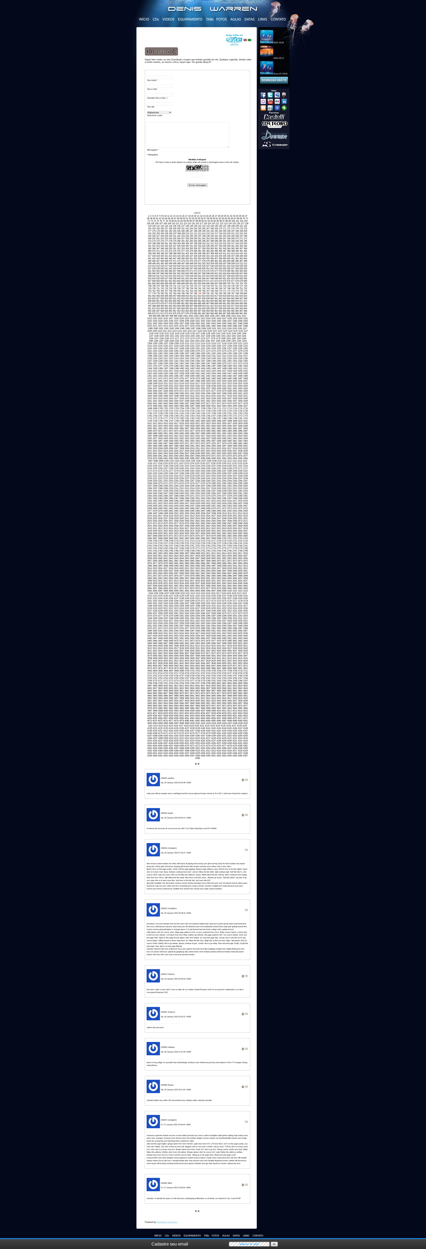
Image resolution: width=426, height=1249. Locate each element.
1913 (181, 436)
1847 (234, 426)
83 (182, 221)
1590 (181, 393)
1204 (149, 343)
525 (199, 266)
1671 (208, 403)
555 (224, 268)
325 (166, 246)
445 (166, 258)
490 (154, 263)
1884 (229, 431)
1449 (240, 373)
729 (149, 288)
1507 (245, 381)
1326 (192, 358)
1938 (213, 438)
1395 (155, 368)
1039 (187, 321)
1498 (197, 381)
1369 (218, 363)
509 (233, 263)
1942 (234, 438)
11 (168, 216)
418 (154, 256)
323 (158, 246)
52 (190, 218)
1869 (149, 431)
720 (212, 286)
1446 (224, 373)
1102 (219, 328)
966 (237, 311)
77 (164, 221)
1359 (165, 363)
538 (154, 268)
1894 (181, 433)
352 (179, 248)
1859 (197, 428)
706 (154, 286)
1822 (203, 423)
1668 (192, 403)
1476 (181, 378)
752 (245, 288)
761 (183, 291)
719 (208, 286)
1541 (224, 386)
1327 (197, 358)
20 (195, 216)
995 (159, 316)
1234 (208, 346)
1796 (165, 421)
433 (216, 256)
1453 (160, 376)
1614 (208, 396)
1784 (203, 418)
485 (233, 261)
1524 (234, 383)
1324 (181, 358)
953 (183, 311)
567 (174, 271)
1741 (176, 413)
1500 (208, 381)
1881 (213, 431)
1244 (160, 348)
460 (228, 258)
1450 (245, 373)
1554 (192, 388)
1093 (171, 328)
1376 (155, 366)
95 (217, 221)
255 (174, 238)
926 (170, 308)
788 (195, 293)
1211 (187, 343)
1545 (245, 386)
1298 (245, 353)
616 (179, 276)
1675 (229, 403)
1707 (197, 408)
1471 (155, 378)
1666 (181, 403)
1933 (187, 438)
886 (204, 303)
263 (208, 238)
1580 (229, 391)
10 (165, 216)
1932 (181, 438)
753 (149, 291)
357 (199, 248)
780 (162, 293)
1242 (149, 348)
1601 (240, 393)
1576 (208, 391)
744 (212, 288)
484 (228, 261)
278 (170, 241)
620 (195, 276)
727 (241, 286)
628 (228, 276)
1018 (176, 318)
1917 (203, 436)
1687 (192, 406)
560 (245, 268)
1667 (187, 403)
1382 (187, 366)
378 (187, 251)
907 (191, 306)
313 (216, 243)
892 (228, 303)
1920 (218, 436)
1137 (197, 333)
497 (183, 263)
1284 (171, 353)
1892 (171, 433)
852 (162, 301)
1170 (172, 338)
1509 (155, 383)
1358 (160, 363)
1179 (218, 338)
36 (243, 216)
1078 (192, 326)
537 (149, 268)
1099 (203, 328)
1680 (155, 406)
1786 (213, 418)
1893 (176, 433)
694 (204, 283)
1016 (165, 318)
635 (158, 278)
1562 (234, 388)
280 (179, 241)
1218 (224, 343)
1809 (235, 421)
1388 (218, 366)
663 (174, 281)
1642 (155, 401)
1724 (187, 411)
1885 (234, 431)
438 (237, 256)
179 (158, 231)
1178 (213, 338)
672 (212, 281)
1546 (149, 388)
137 (183, 226)
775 (241, 291)
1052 (155, 323)
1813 (155, 423)
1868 (245, 428)
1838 (187, 426)
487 (241, 261)
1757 (160, 416)
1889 (155, 433)
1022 (197, 318)
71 (247, 218)
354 (187, 248)
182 (170, 231)
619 (191, 276)
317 (233, 243)
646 (204, 278)
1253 (208, 348)
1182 (233, 338)
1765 (203, 416)
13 (174, 216)
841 (216, 298)
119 (209, 223)
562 (154, 271)
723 (224, 286)
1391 (234, 366)
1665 (176, 403)
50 (184, 218)
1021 (192, 318)
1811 (245, 421)
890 (220, 303)
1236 (218, 346)
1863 (218, 428)
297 (150, 243)
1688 (197, 406)
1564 (245, 388)
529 (216, 266)
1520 (213, 383)
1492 (165, 381)
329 (183, 246)
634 (154, 278)
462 (237, 258)
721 (216, 286)
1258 (234, 348)
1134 (182, 333)
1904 (234, 433)
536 (245, 266)
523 (191, 266)
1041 (197, 321)
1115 (184, 331)
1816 (171, 423)
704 (245, 283)
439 (241, 256)
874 (154, 303)
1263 (160, 351)
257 (183, 238)
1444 (213, 373)
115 (193, 223)
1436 (171, 373)
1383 (192, 366)
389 (233, 251)
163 (191, 228)
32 (231, 216)
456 (212, 258)
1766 (208, 416)
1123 (225, 331)
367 (241, 248)
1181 (228, 338)
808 (179, 296)
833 (183, 298)
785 (183, 293)
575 (208, 271)
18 (189, 216)
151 (241, 226)
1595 (208, 393)
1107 (245, 328)
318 (237, 243)
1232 (197, 346)
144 (212, 226)
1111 (165, 331)
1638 (234, 398)
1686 (187, 406)
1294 (224, 353)
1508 (149, 383)
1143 (228, 333)
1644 (165, 401)
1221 (240, 343)
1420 (187, 371)
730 (154, 288)
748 (228, 288)
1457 (181, 376)
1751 (229, 413)
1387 (213, 366)
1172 (182, 338)
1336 (245, 358)
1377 (160, 366)
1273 (213, 351)
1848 (240, 426)
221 (233, 233)
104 (148, 223)
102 (241, 221)
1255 (218, 348)
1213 (197, 343)
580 (228, 271)
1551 (176, 388)
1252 (203, 348)
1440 (192, 373)
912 (212, 306)
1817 (176, 423)
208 (179, 233)
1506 (240, 381)
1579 (224, 391)
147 (224, 226)
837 (199, 298)
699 (224, 283)
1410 (235, 368)
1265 (171, 351)
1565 (149, 391)
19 (192, 216)
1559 (218, 388)
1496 (187, 381)
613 (166, 276)
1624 (160, 398)
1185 (151, 341)
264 (212, 238)
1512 (171, 383)
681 (149, 283)
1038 (181, 321)
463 (241, 258)
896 (245, 303)
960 (212, 311)
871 (241, 301)
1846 (229, 426)
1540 (218, 386)
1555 (197, 388)
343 (241, 246)
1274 (218, 351)
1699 (155, 408)
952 (179, 311)
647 (208, 278)
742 (204, 288)
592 (179, 273)
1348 (208, 361)
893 (233, 303)
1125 (235, 331)
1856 (181, 428)
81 (176, 221)
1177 (208, 338)
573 (199, 271)
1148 (156, 336)
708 (162, 286)
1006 (212, 316)
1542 (229, 386)
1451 (149, 376)
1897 (197, 433)
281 (183, 241)
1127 (245, 331)
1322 (171, 358)
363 (224, 248)
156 (162, 228)
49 (181, 218)
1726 (197, 411)
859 (191, 301)
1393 (245, 366)
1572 (187, 391)
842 (220, 298)
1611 (192, 396)
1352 (229, 361)
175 (241, 228)
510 (237, 263)
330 (187, 246)
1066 (229, 323)
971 (158, 313)
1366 (203, 363)
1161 (223, 336)
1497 (192, 381)
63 (223, 218)
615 (174, 276)
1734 (240, 411)
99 (229, 221)
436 (228, 256)
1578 (218, 391)
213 (199, 233)
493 (166, 263)
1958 (218, 441)
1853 (165, 428)
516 (162, 266)
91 (206, 221)
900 (162, 306)
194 (220, 231)
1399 (176, 368)
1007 (217, 316)
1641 (149, 401)
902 (170, 306)
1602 (245, 393)
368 (245, 248)
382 (204, 251)
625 (216, 276)
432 (212, 256)
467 (158, 261)
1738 (160, 413)
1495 (181, 381)
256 (179, 238)
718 (204, 286)
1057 (181, 323)
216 (212, 233)
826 (154, 298)
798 (237, 293)
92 (209, 221)
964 (228, 311)
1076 (181, 326)
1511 (165, 383)
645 (199, 278)
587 (158, 273)
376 (179, 251)
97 (223, 221)
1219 (229, 343)
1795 (160, 421)
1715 (240, 408)
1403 (197, 368)
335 (208, 246)
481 (216, 261)
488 (245, 261)
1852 (160, 428)
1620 (240, 396)
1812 (149, 423)
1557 (208, 388)
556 (228, 268)
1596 (213, 393)
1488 (245, 378)
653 (233, 278)
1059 (192, 323)
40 (154, 218)
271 (241, 238)
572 (195, 271)
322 (154, 246)
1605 (160, 396)
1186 (156, 341)
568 (179, 271)
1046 (224, 321)
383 (208, 251)
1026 (218, 318)
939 (224, 308)
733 (166, 288)
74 (155, 221)
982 (204, 313)
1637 (229, 398)
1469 (245, 376)
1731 (224, 411)
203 (158, 233)
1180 (223, 338)
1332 (224, 358)
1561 (229, 388)
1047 (229, 321)
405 (200, 253)
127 (242, 223)
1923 (234, 436)
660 (162, 281)
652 (228, 278)
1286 (181, 353)
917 (233, 306)
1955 (203, 441)
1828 (234, 423)
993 (150, 316)
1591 (187, 393)
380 (195, 251)
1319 (155, 358)
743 (208, 288)
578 (220, 271)
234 (187, 236)
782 (170, 293)
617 (183, 276)
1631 (197, 398)
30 (225, 216)
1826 (224, 423)
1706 (192, 408)
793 (216, 293)
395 (158, 253)
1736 (149, 413)
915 (224, 306)
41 (157, 218)
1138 (203, 333)
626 (220, 276)
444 (162, 258)
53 (193, 218)
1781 (187, 418)
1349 (213, 361)
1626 (171, 398)
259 (191, 238)
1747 (208, 413)
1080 (203, 326)
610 (154, 276)
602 (220, 273)
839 (208, 298)
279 (174, 241)
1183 (239, 338)
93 (212, 221)
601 (216, 273)
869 (233, 301)
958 (204, 311)
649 (216, 278)
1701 (165, 408)
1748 (213, 413)
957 (199, 311)
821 (233, 296)
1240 (240, 346)
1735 (245, 411)
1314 (229, 356)
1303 (171, 356)
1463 (213, 376)
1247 (176, 348)
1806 (219, 421)
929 (183, 308)
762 (187, 291)
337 (216, 246)
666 (187, 281)
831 (174, 298)
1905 (240, 433)
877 (166, 303)
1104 (229, 328)
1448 (234, 373)
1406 (213, 368)
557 (233, 268)
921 (149, 308)
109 (169, 223)
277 (166, 241)
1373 (240, 363)
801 (150, 296)
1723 (181, 411)
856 (179, 301)
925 (166, 308)
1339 (160, 361)
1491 (160, 381)
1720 (165, 411)
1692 (218, 406)
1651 (203, 401)
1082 (213, 326)
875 (158, 303)
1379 (171, 366)
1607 (171, 396)
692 (195, 283)
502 (204, 263)
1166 (151, 338)
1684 (176, 406)
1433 (155, 373)
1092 (166, 328)
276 (162, 241)
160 (179, 228)
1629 (187, 398)
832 (179, 298)
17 (186, 216)
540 (162, 268)
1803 (203, 421)
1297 (240, 353)
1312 (218, 356)
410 (220, 253)
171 (224, 228)
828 (162, 298)
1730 (218, 411)
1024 (208, 318)
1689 (203, 406)
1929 (165, 438)
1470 (149, 378)
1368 (213, 363)
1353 (234, 361)
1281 (155, 353)
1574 (197, 391)
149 (233, 226)
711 (174, 286)
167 (208, 228)
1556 (203, 388)
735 (174, 288)
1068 (240, 323)
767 (208, 291)
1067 (234, 323)
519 (174, 266)
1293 (218, 353)
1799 (181, 421)
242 (220, 236)
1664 (171, 403)
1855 (176, 428)
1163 (233, 336)
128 (246, 223)
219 (224, 233)
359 (208, 248)
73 (152, 221)
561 (149, 271)
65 (229, 218)
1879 (203, 431)
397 (166, 253)
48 (178, 218)
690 (187, 283)
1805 (213, 421)
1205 (155, 343)
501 (200, 263)
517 (166, 266)
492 (162, 263)
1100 (209, 328)
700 (228, 283)
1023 (203, 318)
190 (204, 231)
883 (191, 303)
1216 (213, 343)
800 (245, 293)
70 (244, 218)
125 (234, 223)
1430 (240, 371)
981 (199, 313)
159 (174, 228)
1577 (213, 391)
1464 (218, 376)
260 (195, 238)
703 (241, 283)
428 (195, 256)
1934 (192, 438)
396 (162, 253)
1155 (192, 336)
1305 (181, 356)
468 (162, 261)
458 (220, 258)
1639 (240, 398)
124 (230, 223)
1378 (165, 366)
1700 (160, 408)
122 (221, 223)
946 (154, 311)
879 (174, 303)
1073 (165, 326)
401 (183, 253)
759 (174, 291)
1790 (234, 418)
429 (199, 256)
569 (183, 271)
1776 (160, 418)
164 (195, 228)
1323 (176, 358)
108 (165, 223)
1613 (203, 396)
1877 (192, 431)
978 (187, 313)
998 (171, 316)
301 (166, 243)
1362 (181, 363)
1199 (223, 341)
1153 (182, 336)
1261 (149, 351)
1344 (187, 361)
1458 (187, 376)
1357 (155, 363)
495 (175, 263)
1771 (234, 416)
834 (187, 298)
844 (228, 298)
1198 (218, 341)
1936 (203, 438)
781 (166, 293)
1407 (219, 368)
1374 (245, 363)
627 (224, 276)
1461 (203, 376)
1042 (203, 321)
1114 (179, 331)
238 (204, 236)
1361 (176, 363)
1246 (171, 348)
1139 (208, 333)
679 (241, 281)
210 (187, 233)
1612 (197, 396)
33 (234, 216)
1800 (187, 421)
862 (204, 301)
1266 (176, 351)
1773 (245, 416)
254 (170, 238)
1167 (156, 338)
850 (154, 301)
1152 (177, 336)
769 (216, 291)
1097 (193, 328)
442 (154, 258)
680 (245, 281)
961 (216, 311)
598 (204, 273)
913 (216, 306)
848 (245, 298)
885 (199, 303)
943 (241, 308)
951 (174, 311)
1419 (181, 371)
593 (183, 273)
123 (225, 223)
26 (213, 216)
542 (170, 268)
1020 (187, 318)
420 (162, 256)
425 (183, 256)
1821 (197, 423)
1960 (229, 441)
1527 (149, 386)
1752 (234, 413)
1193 (192, 341)
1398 (171, 368)
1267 (181, 351)
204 (162, 233)
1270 (197, 351)
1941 (229, 438)
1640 (245, 398)
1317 (245, 356)
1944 (245, 438)
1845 (224, 426)
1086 (234, 326)
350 (170, 248)
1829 (240, 423)
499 (191, 263)
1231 (192, 346)
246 (237, 236)
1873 (171, 431)
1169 (166, 338)
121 (217, 223)
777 (149, 293)
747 (224, 288)
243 (224, 236)
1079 (197, 326)
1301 (160, 356)
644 (195, 278)
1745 (197, 413)
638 (170, 278)
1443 (208, 373)
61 (217, 218)
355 (191, 248)
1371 (229, 363)
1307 (192, 356)
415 (241, 253)
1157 (203, 336)
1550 (171, 388)
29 (222, 216)
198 (237, 231)
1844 (218, 426)
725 (233, 286)
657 (149, 281)
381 (199, 251)
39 (151, 218)
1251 (197, 348)
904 (179, 306)
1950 (176, 441)
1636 (224, 398)
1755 (149, 416)
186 (187, 231)
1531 (171, 386)
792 (212, 293)
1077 (187, 326)
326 (170, 246)
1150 (166, 336)
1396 (160, 368)
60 (214, 218)
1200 (228, 341)
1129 (156, 333)
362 (220, 248)
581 (233, 271)
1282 (160, 353)
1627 (176, 398)
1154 (187, 336)
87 (194, 221)
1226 (165, 346)
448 (179, 258)
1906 (245, 433)
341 (233, 246)
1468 (240, 376)
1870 (155, 431)
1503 (224, 381)
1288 (192, 353)
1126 (240, 331)
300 (162, 243)
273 (149, 241)
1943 (240, 438)
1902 (224, 433)
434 (220, 256)
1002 (191, 316)
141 (199, 226)
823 (241, 296)
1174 (192, 338)
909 (200, 306)
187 (191, 231)
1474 (171, 378)
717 (199, 286)
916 (228, 306)
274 (154, 241)
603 (224, 273)
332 (195, 246)
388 (228, 251)
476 (195, 261)
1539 (213, 386)
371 (158, 251)
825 (149, 298)
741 (199, 288)
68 (238, 218)
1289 (197, 353)
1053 (160, 323)
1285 (176, 353)
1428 (229, 371)
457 (216, 258)
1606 (165, 396)
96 (220, 221)
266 (220, 238)
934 (204, 308)
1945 (149, 441)
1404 (203, 368)
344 (245, 246)
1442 (203, 373)
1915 (192, 436)
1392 (240, 366)
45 (169, 218)
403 (191, 253)
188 (195, 231)
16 (183, 216)
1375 (149, 366)
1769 (224, 416)
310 (204, 243)
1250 (192, 348)
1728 (208, 411)
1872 (165, 431)
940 (228, 308)
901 (166, 306)
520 (179, 266)
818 (220, 296)
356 (195, 248)
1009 (228, 316)
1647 (181, 401)
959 (208, 311)
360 (212, 248)
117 (201, 223)
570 (187, 271)
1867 (240, 428)
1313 (224, 356)
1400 (181, 368)
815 (208, 296)
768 (212, 291)
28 (219, 216)
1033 (155, 321)
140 (195, 226)
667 (191, 281)
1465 (224, 376)
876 (162, 303)
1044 (213, 321)
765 (199, 291)
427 (191, 256)
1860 (203, 428)
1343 (181, 361)
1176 (203, 338)
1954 (197, 441)
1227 (171, 346)
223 (241, 233)
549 (199, 268)
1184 (244, 338)
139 (191, 226)
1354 (240, 361)
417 (149, 256)
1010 (233, 316)
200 (245, 231)
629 (233, 276)
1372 (234, 363)
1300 (155, 356)
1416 (165, 371)
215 (208, 233)
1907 (149, 436)
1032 (149, 321)
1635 (218, 398)
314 (220, 243)
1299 (149, 356)
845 (233, 298)
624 (212, 276)
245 (233, 236)
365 (233, 248)
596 (195, 273)
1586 (160, 393)
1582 (240, 391)
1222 (245, 343)
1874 (176, 431)
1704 (181, 408)
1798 (176, 421)
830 (170, 298)
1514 (181, 383)
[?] (167, 98)
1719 (160, 411)
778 (154, 293)
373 (166, 251)
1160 (218, 336)
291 (224, 241)
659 (158, 281)
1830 (245, 423)
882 (187, 303)
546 (187, 268)
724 (228, 286)
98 (226, 221)
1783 (197, 418)
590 (170, 273)
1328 (203, 358)
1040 (192, 321)
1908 (155, 436)
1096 (187, 328)
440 (245, 256)
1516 (192, 383)
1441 (197, 373)
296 (245, 241)
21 (198, 216)
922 (154, 308)
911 (208, 306)
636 (162, 278)
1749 (218, 413)
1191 (182, 341)
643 (191, 278)
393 (150, 253)
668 (195, 281)
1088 (245, 326)
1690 (208, 406)
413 (233, 253)
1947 (160, 441)
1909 (160, 436)
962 (220, 311)
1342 (176, 361)
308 (195, 243)
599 (208, 273)
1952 (187, 441)
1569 (171, 391)
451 (191, 258)
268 (228, 238)
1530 (165, 386)
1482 (213, 378)
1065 (224, 323)
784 (179, 293)
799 (241, 293)
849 (149, 301)
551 (208, 268)
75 (158, 221)
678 (237, 281)
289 (216, 241)
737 (183, 288)
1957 (213, 441)
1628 (181, 398)
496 (179, 263)
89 (200, 221)
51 (187, 218)
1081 (208, 326)
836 (195, 298)
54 (196, 218)
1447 (229, 373)
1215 (208, 343)
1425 (213, 371)
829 (166, 298)
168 (212, 228)
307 (191, 243)
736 (179, 288)
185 (183, 231)
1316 (240, 356)
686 (170, 283)
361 (216, 248)
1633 (208, 398)
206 (170, 233)
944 (245, 308)
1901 (218, 433)
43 (163, 218)
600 (212, 273)
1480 (203, 378)
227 (158, 236)
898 (154, 306)
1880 (208, 431)
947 (158, 311)
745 (216, 288)
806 (170, 296)
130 (154, 226)
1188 (166, 341)
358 (204, 248)
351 (174, 248)
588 (162, 273)
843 (224, 298)
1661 (155, 403)
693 (199, 283)
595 (191, 273)
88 (197, 221)
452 (195, 258)
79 (170, 221)
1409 (229, 368)
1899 (208, 433)
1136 (192, 333)
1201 (233, 341)
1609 (181, 396)
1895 (187, 433)
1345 (192, 361)
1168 (161, 338)
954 (187, 311)
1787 (218, 418)
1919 (213, 436)
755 (158, 291)
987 (224, 313)
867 (224, 301)
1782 (192, 418)
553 (216, 268)
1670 (203, 403)
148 (228, 226)
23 (204, 216)
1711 (219, 408)
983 (208, 313)
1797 (171, 421)
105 (152, 223)
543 (174, 268)
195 (224, 231)
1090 (155, 328)
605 (233, 273)
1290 (203, 353)
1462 (208, 376)
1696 (240, 406)
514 (154, 266)
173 (233, 228)
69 (241, 218)
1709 (208, 408)
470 (170, 261)
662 (170, 281)
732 (162, 288)
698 (220, 283)
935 (208, 308)
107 (161, 223)
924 (162, 308)
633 (149, 278)
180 (162, 231)
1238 (229, 346)
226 (154, 236)
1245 (165, 348)
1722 (176, 411)
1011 (238, 316)
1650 (197, 401)
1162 (228, 336)
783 (174, 293)
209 (183, 233)
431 (208, 256)
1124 (230, 331)
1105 (234, 328)
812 (195, 296)
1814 (160, 423)
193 (216, 231)
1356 (149, 363)
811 (191, 296)
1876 (187, 431)
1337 (149, 361)
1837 (181, 426)
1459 (192, 376)
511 (241, 263)
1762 (187, 416)
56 (202, 218)
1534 (187, 386)
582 (237, 271)
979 (191, 313)
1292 (213, 353)
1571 (181, 391)
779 (158, 293)
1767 (213, 416)
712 (179, 286)
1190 (176, 341)
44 (166, 218)
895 (241, 303)
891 (224, 303)
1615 (213, 396)
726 (237, 286)
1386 (208, 366)
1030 (240, 318)
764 (195, 291)
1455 (171, 376)
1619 (234, 396)
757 (166, 291)
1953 (192, 441)
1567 (160, 391)
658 (154, 281)
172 (228, 228)
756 (162, 291)
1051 (149, 323)
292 (228, 241)
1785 (208, 418)
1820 (192, 423)
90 (203, 221)
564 (162, 271)
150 (237, 226)
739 (191, 288)
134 (170, 226)
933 (199, 308)
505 (216, 263)
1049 (240, 321)
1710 (213, 408)
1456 (176, 376)
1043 (208, 321)
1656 (229, 401)
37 (246, 216)
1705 (187, 408)
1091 (161, 328)
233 (183, 236)
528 (212, 266)
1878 (197, 431)
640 (179, 278)
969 (149, 313)
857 (183, 301)
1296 (234, 353)
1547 (155, 388)
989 (233, 313)
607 (241, 273)
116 (197, 223)
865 (216, 301)
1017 (171, 318)
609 (150, 276)
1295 (229, 353)
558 (237, 268)
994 (154, 316)
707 (158, 286)
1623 (155, 398)
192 (212, 231)
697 (216, 283)
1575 (203, 391)
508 (229, 263)
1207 (165, 343)
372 (162, 251)
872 (245, 301)
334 (204, 246)
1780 (181, 418)
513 (149, 266)
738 (187, 288)
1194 (197, 341)
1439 (187, 373)
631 (241, 276)
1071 (155, 326)
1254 (213, 348)
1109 (154, 331)
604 (228, 273)
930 (187, 308)
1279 (245, 351)
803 (158, 296)
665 (183, 281)
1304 (176, 356)
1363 (187, 363)
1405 (208, 368)
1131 (166, 333)
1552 (181, 388)
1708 (203, 408)
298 (154, 243)
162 (187, 228)
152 (245, 226)
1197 (213, 341)
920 (245, 306)
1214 (203, 343)
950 (170, 311)
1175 (197, 338)
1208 (171, 343)
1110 (160, 331)
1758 (165, 416)
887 (208, 303)
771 (224, 291)
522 (187, 266)
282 (187, 241)
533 (233, 266)
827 (158, 298)
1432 (149, 373)
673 (216, 281)
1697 (245, 406)
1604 (155, 396)
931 (191, 308)
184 (179, 231)
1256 (224, 348)
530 (220, 266)
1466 (229, 376)
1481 (208, 378)
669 (199, 281)
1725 (192, 411)
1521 (218, 383)
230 (170, 236)
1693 (224, 406)
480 (212, 261)
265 (216, 238)
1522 (224, 383)
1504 (229, 381)
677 (233, 281)
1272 (208, 351)
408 (212, 253)
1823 (208, 423)
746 (220, 288)
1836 (176, 426)
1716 (245, 408)
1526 (245, 383)
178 (154, 231)
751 (241, 288)
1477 (187, 378)
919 (241, 306)
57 (205, 218)
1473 (165, 378)
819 (224, 296)
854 (170, 301)
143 (208, 226)
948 (162, 311)
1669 (197, 403)
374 (170, 251)
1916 (197, 436)
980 (195, 313)
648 (212, 278)
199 (241, 231)
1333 (229, 358)
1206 (160, 343)
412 (228, 253)
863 (208, 301)
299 (158, 243)
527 (208, 266)
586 (154, 273)
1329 (208, 358)
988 (228, 313)
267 (224, 238)
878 (170, 303)
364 (228, 248)
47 (175, 218)
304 (179, 243)
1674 (224, 403)
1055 (171, 323)
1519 (208, 383)
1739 (165, 413)
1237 (224, 346)
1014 (155, 318)
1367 (208, 363)
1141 (218, 333)
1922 (229, 436)
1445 (218, 373)
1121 (215, 331)
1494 (176, 381)
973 (166, 313)
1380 (176, 366)
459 (224, 258)
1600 (234, 393)
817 (216, 296)
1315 (234, 356)
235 (191, 236)
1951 (181, 441)
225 (149, 236)
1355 (245, 361)
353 (183, 248)
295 (241, 241)
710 (170, 286)
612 (162, 276)
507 (224, 263)
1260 (245, 348)
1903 (229, 433)
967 (241, 311)
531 (224, 266)
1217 (218, 343)
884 (195, 303)
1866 (234, 428)
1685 (181, 406)
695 (208, 283)
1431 (245, 371)
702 (237, 283)
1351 (224, 361)
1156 (197, 336)
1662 (160, 403)
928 (179, 308)
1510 (160, 383)
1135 (187, 333)
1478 (192, 378)
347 (158, 248)
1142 (223, 333)
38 (148, 218)
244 (228, 236)
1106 (239, 328)
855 (174, 301)
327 (174, 246)
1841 (203, 426)
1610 (187, 396)
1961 (234, 441)
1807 (224, 421)
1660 (149, 403)
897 (150, 306)
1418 (176, 371)
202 (154, 233)
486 (237, 261)
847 (241, 298)
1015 (160, 318)
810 (187, 296)
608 (245, 273)
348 (162, 248)
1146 (244, 333)
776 (245, 291)
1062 (208, 323)
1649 (192, 401)
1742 (181, 413)
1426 (218, 371)
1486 (234, 378)
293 (233, 241)
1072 (160, 326)
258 (187, 238)
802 (154, 296)
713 (183, 286)
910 (204, 306)
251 (158, 238)
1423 (203, 371)
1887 (245, 431)
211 (191, 233)
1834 (165, 426)
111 (177, 223)
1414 (155, 371)
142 (204, 226)
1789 (229, 418)
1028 (229, 318)
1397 (165, 368)
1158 (208, 336)
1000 (180, 316)
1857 (187, 428)
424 (179, 256)
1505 (234, 381)
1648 (187, 401)
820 (228, 296)
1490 (155, 381)
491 (158, 263)
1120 (209, 331)
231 (174, 236)
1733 (234, 411)
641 (183, 278)
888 (212, 303)
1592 (192, 393)
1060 (197, 323)
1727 (203, 411)
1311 (213, 356)
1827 (229, 423)
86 (191, 221)
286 (204, 241)
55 (199, 218)
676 (228, 281)
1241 (245, 346)
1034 (160, 321)
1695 (234, 406)
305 (183, 243)
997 (167, 316)
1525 (240, 383)
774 (237, 291)
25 (210, 216)
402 (187, 253)
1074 (171, 326)
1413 (149, 371)
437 (233, 256)
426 (187, 256)
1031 (245, 318)
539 (158, 268)
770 (220, 291)
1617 (224, 396)
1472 (160, 378)
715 (191, 286)
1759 (171, 416)
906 (187, 306)
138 (187, 226)
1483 (218, 378)
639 (174, 278)
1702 (171, 408)
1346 (197, 361)
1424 (208, 371)
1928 (160, 438)
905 (183, 306)
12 (171, 216)
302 (170, 243)
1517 (197, 383)
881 (183, 303)
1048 (234, 321)
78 (167, 221)
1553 (187, 388)
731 (158, 288)
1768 (218, 416)
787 (191, 293)
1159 (213, 336)
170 (220, 228)
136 (179, 226)
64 (226, 218)
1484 (224, 378)
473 (183, 261)
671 (208, 281)
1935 (197, 438)
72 (149, 221)
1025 (213, 318)
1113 (174, 331)
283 (191, 241)
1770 (229, 416)
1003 (196, 316)
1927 (155, 438)
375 (174, 251)
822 (237, 296)
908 (195, 306)
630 (237, 276)
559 (241, 268)
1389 (224, 366)
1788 (224, 418)
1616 (218, 396)
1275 (224, 351)
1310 (208, 356)
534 (237, 266)
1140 (213, 333)
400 (179, 253)
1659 (245, 401)
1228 (176, 346)
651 (224, 278)
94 (214, 221)
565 (166, 271)
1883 (224, 431)
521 (183, 266)
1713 (229, 408)
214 (204, 233)
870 (237, 301)
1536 (197, 386)
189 (199, 231)
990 (237, 313)
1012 (244, 316)
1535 (192, 386)
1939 (218, 438)
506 (220, 263)
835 (191, 298)
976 (179, 313)
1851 (155, 428)
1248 (181, 348)
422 (170, 256)
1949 (171, 441)
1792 (245, 418)
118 (205, 223)
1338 (155, 361)
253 (166, 238)
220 (228, 233)
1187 (161, 341)
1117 (194, 331)
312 (212, 243)
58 (208, 218)
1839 (192, 426)
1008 (222, 316)
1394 (149, 368)
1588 (171, 393)
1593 (197, 393)
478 (204, 261)
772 (228, 291)
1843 (213, 426)
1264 (165, 351)
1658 (240, 401)
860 (195, 301)
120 (213, 223)
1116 (189, 331)
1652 (208, 401)
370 (154, 251)
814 (204, 296)
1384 (197, 366)
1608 (176, 396)
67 (235, 218)
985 (216, 313)
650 (220, 278)
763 (191, 291)
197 (233, 231)
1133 (177, 333)
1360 (171, 363)
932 (195, 308)
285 (199, 241)
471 (174, 261)
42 (160, 218)
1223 (149, 346)
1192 (187, 341)
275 (158, 241)
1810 (240, 421)
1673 (218, 403)
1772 (240, 416)
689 (183, 283)
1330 (213, 358)
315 (224, 243)
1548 (160, 388)
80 (173, 221)
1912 (176, 436)
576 (212, 271)
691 (191, 283)
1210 (181, 343)
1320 (160, 358)
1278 (240, 351)
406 (204, 253)
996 (163, 316)
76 (161, 221)
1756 (155, 416)
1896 (192, 433)
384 (212, 251)
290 (220, 241)
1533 (181, 386)
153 (149, 228)
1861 (208, 428)
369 (149, 251)
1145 (239, 333)
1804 (208, 421)
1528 (155, 386)
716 (195, 286)
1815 (165, 423)
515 (158, 266)
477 (199, 261)
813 (199, 296)
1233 (203, 346)
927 (174, 308)
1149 (161, 336)
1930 (171, 438)
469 (166, 261)
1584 (149, 393)
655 (241, 278)
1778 (171, 418)
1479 (197, 378)
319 (241, 243)
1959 (224, 441)
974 (170, 313)
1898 (203, 433)
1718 (155, 411)
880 (179, 303)
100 (233, 221)
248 (245, 236)
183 (174, 231)
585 (149, 273)
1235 (213, 346)
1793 (149, 421)
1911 (171, 436)
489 (150, 263)
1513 (176, 383)
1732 (229, 411)
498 (187, 263)
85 (188, 221)
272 (245, 238)
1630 (192, 398)
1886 (240, 431)
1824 (213, 423)
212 (195, 233)
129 (149, 226)
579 (224, 271)
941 (233, 308)
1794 (155, 421)
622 (204, 276)
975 (174, 313)
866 (220, 301)
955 (191, 311)
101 (237, 221)
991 (241, 313)
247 (241, 236)
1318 (149, 358)
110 (173, 223)
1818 (181, 423)
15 (180, 216)
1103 (224, 328)
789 (200, 293)
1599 (229, 393)
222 (237, 233)
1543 (234, 386)
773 (233, 291)
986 (220, 313)
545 (183, 268)
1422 (197, 371)
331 (191, 246)
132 (162, 226)
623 (208, 276)
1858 (192, 428)
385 (216, 251)
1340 (165, 361)
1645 (171, 401)
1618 (229, 396)
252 (162, 238)
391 (241, 251)
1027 (224, 318)
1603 (149, 396)
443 (158, 258)
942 (237, 308)
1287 (187, 353)
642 (187, 278)
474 (187, 261)
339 (224, 246)
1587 (165, 393)
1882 (218, 431)
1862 (213, 428)
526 (204, 266)
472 (179, 261)
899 (158, 306)
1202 (239, 341)
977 (183, 313)
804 (162, 296)
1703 (176, 408)
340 (228, 246)
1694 (229, 406)
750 (237, 288)
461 (233, 258)
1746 (203, 413)
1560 (224, 388)
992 (245, 313)
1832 (155, 426)
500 (195, 263)
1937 (208, 438)
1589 (176, 393)
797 (233, 293)
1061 (203, 323)
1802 (197, 421)
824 (245, 296)
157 (166, 228)
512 (245, 263)
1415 (160, 371)
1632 (203, 398)
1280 (149, 353)
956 (195, 311)
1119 (204, 331)
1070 (149, 326)
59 (211, 218)
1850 (149, 428)
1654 (218, 401)
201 (150, 233)
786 (187, 293)
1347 (203, 361)
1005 (207, 316)
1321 (165, 358)
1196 (207, 341)
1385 (203, 366)
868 (228, 301)
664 (179, 281)
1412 (245, 368)
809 (183, 296)
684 (162, 283)
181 (166, 231)
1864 (224, 428)
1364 (192, 363)
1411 (240, 368)
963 (224, 311)
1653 (213, 401)
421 (166, 256)
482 (220, 261)
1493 (171, 381)
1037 (176, 321)
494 (170, 263)
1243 (155, 348)
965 (233, 311)
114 (189, 223)
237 (199, 236)
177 (149, 231)
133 (166, 226)
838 (204, 298)
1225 (160, 346)
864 (212, 301)
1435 (165, 373)
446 (170, 258)
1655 (224, 401)
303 (175, 243)
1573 (192, 391)
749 (233, 288)
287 (208, 241)
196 (228, 231)
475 (191, 261)
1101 (214, 328)
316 (228, 243)
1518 (203, 383)
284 (195, 241)
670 (204, 281)
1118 (199, 331)
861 (199, 301)
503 (208, 263)
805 (166, 296)
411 (224, 253)
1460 (197, 376)
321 (149, 246)
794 (220, 293)
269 (233, 238)
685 (166, 283)
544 (179, 268)
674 (220, 281)
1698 (149, 408)
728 (245, 286)
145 (216, 226)
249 (149, 238)
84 (185, 221)
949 (166, 311)
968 (245, 311)
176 (245, 228)
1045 (218, 321)
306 (187, 243)
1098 (198, 328)
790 (204, 293)
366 (237, 248)
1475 (176, 378)
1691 (213, 406)
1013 (149, 318)
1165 (244, 336)
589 (166, 273)
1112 (169, 331)
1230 (187, 346)
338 (220, 246)
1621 (245, 396)
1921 (224, 436)
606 (237, 273)
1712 (224, 408)
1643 (160, 401)
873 (149, 303)
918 (237, 306)
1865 (229, 428)
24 (207, 216)
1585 (155, 393)
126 (238, 223)
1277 (234, 351)
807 (175, 296)
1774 (149, 418)
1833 (160, 426)
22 (201, 216)
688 (179, 283)
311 (208, 243)
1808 (229, 421)
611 (158, 276)
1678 (245, 403)
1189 (171, 341)
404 (195, 253)
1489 (149, 381)
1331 (218, 358)
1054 (165, 323)
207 (175, 233)
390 (237, 251)
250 (154, 238)
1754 (245, 413)
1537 (203, 386)
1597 (218, 393)
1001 (185, 316)
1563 (240, 388)
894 (237, 303)
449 (183, 258)
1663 (165, 403)
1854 (171, 428)
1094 (177, 328)
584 (245, 271)
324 (162, 246)
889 (216, 303)
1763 (192, 416)
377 (183, 251)
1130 (161, 333)
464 (245, 258)
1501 (213, 381)
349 (166, 248)
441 (149, 258)
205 (166, 233)
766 (204, 291)
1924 (240, 436)
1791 (240, 418)
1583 (245, 391)
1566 (155, 391)
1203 (244, 341)
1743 (187, 413)
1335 (240, 358)
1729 (213, 411)
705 (150, 286)
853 (166, 301)
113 (185, 223)
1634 (213, 398)
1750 (224, 413)
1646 (176, 401)
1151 (172, 336)
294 (237, 241)
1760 (176, 416)
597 (199, 273)
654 (237, 278)
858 (187, 301)
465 (149, 261)
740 (195, 288)
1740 (171, 413)
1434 (160, 373)
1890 (160, 433)
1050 (245, 321)
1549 (165, 388)
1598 (224, 393)
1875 (181, 431)
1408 (224, 368)
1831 (149, 426)
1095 (182, 328)
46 (172, 218)
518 (170, 266)
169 (216, 228)
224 (245, 233)
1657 (234, 401)
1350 (218, 361)
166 (204, 228)
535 (241, 266)
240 (212, 236)
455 (208, 258)
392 (245, 251)
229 (166, 236)
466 (154, 261)
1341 (171, 361)
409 (216, 253)
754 (154, 291)
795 (224, 293)
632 (245, 276)
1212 (192, 343)
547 (191, 268)
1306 (187, 356)
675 (224, 281)
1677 (240, 403)
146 (220, 226)
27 (216, 216)
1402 (192, 368)
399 (175, 253)
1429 (234, 371)
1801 (192, 421)
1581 (234, 391)
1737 (155, 413)
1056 (176, 323)
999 (175, 316)
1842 (208, 426)
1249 (187, 348)
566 (170, 271)
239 (208, 236)
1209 (176, 343)
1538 (208, 386)
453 (199, 258)
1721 (171, 411)
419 (158, 256)
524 (195, 266)
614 (170, 276)
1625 (165, 398)
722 (220, 286)
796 (228, 293)
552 (212, 268)
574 (204, 271)
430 (204, 256)
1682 (165, 406)
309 (200, 243)
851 (158, 301)
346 (154, 248)
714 (187, 286)
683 (158, 283)
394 (154, 253)
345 (149, 248)
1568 (165, 391)
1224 (155, 346)
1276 (229, 351)
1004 (201, 316)
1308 (197, 356)
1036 (171, 321)
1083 (218, 326)
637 (166, 278)
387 (224, 251)
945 (149, 311)
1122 (220, 331)
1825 (218, 423)
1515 (187, 383)
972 (162, 313)
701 (233, 283)
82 (179, 221)
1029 (234, 318)
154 (154, 228)
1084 (224, 326)
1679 (149, 406)
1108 (149, 331)
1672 (213, 403)
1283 (165, 353)
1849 (245, 426)
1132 (172, 333)
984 (212, 313)
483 (224, 261)
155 (158, 228)
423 (174, 256)
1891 (165, 433)
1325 (187, 358)
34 (237, 216)
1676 (234, 403)
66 (232, 218)
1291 (208, 353)
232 (179, 236)
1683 (171, 406)
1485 (229, 378)
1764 (197, 416)
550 (204, 268)
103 (245, 221)
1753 (240, 413)
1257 (229, 348)
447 (174, 258)
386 (220, 251)
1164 (239, 336)
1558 (213, 388)
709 (166, 286)
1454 (165, 376)
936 (212, 308)
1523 (229, 383)
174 (237, 228)
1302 (165, 356)
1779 (176, 418)
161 (183, 228)
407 (208, 253)
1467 (234, 376)
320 (245, 243)
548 (195, 268)
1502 (218, 381)
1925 (245, 436)
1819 (187, 423)
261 (199, 238)
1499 (203, 381)
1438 (181, 373)
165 (199, 228)
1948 (165, 441)
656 (245, 278)
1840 (197, 426)
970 (154, 313)
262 (204, 238)
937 (216, 308)
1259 (240, 348)
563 (158, 271)
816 (212, 296)
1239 (234, 346)
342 (237, 246)
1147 (151, 336)
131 (158, 226)
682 (154, 283)
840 (212, 298)
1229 (181, 346)
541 (166, 268)
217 (216, 233)
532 (228, 266)
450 (187, 258)
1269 (192, 351)
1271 (203, 351)
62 (220, 218)
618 (187, 276)
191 (208, 231)
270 (237, 238)
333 (199, 246)
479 (208, 261)
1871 (160, 431)
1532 (176, 386)
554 (220, 268)
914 (220, 306)
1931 (176, 438)
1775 (155, 418)
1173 (187, 338)
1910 (165, 436)
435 (224, 256)
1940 (224, 438)
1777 (165, 418)
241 (216, 236)
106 (157, 223)
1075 (176, 326)
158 (170, 228)
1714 (234, 408)
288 (212, 241)
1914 (187, 436)
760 (179, 291)
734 (170, 288)
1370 (224, 363)
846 (237, 298)
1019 (181, 318)
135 (174, 226)
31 (228, 216)
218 (220, 233)
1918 (208, 436)
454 (204, 258)
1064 (218, 323)
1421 (192, 371)
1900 (213, 433)
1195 (202, 341)
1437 (176, 373)
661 (166, 281)
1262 (155, 351)
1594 (203, 393)
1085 (229, 326)
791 (208, 293)
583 (241, 271)
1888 (149, 433)
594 (187, 273)
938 (220, 308)
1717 (149, 411)
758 (170, 291)
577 (216, 271)
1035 (165, 321)
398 (170, 253)
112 (181, 223)
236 (195, 236)
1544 (240, 386)
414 (237, 253)
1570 (176, 391)
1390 (229, 366)
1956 (208, 441)
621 (199, 276)
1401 (187, 368)
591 (174, 273)
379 (191, 251)
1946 (155, 441)
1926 (149, 438)
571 (191, 271)
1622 (149, 398)
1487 (240, 378)
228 (162, 236)
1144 (233, 333)
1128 (151, 333)
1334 (234, 358)
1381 (181, 366)
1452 (155, 376)
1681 (160, 406)
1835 (171, 426)
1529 (160, 386)
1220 (234, 343)
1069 (245, 323)
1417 (171, 371)
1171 (177, 338)
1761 (181, 416)
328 (179, 246)
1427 (224, 371)
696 (212, 283)
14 (177, 216)
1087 (240, 326)
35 (240, 216)
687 (174, 283)
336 (212, 246)
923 (158, 308)
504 (212, 263)
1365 (197, 363)
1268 (187, 351)
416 (245, 253)
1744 (192, 413)
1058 (187, 323)
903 (175, 306)
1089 (150, 328)
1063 (213, 323)
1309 (203, 356)
